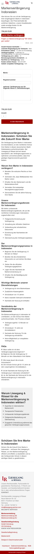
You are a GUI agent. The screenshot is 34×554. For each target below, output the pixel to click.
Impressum (6, 546)
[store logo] (12, 2)
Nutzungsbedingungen (17, 548)
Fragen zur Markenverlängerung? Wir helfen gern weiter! (16, 39)
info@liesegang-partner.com (11, 507)
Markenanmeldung (8, 513)
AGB (29, 546)
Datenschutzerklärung (18, 546)
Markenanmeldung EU (9, 518)
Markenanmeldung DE (9, 515)
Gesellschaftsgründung (10, 521)
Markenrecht (5, 536)
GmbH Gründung (7, 524)
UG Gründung (6, 526)
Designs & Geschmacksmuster (12, 540)
